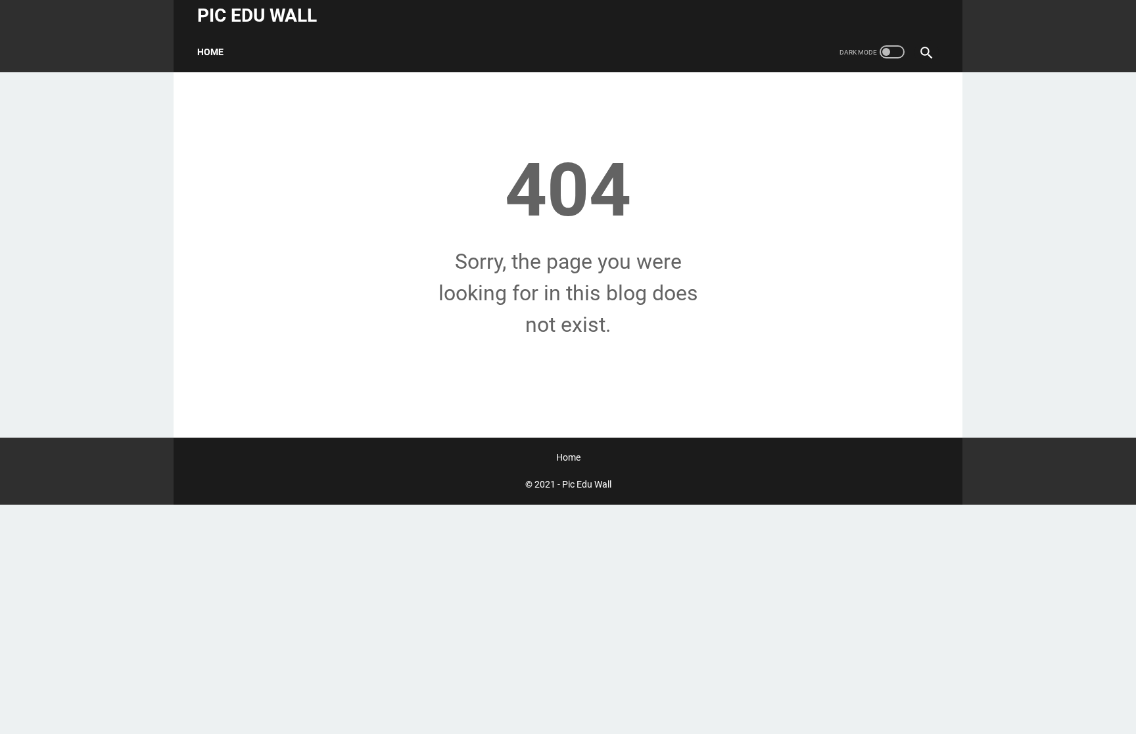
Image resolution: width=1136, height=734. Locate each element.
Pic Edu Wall (257, 15)
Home (210, 52)
